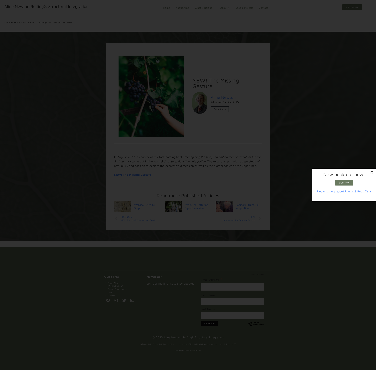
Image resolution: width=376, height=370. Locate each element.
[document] (188, 185)
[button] (372, 173)
